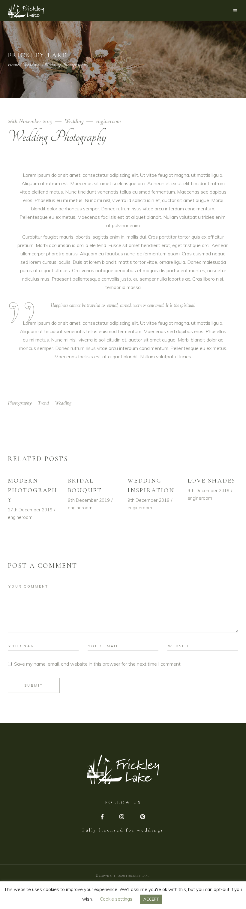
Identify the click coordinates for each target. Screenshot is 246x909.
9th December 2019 (89, 500)
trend (43, 402)
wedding (63, 402)
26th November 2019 (31, 121)
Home (13, 64)
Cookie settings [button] (116, 899)
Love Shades (212, 480)
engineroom (108, 121)
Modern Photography (33, 490)
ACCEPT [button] (151, 899)
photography (20, 402)
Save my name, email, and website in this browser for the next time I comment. (98, 664)
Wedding (31, 64)
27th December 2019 (30, 510)
